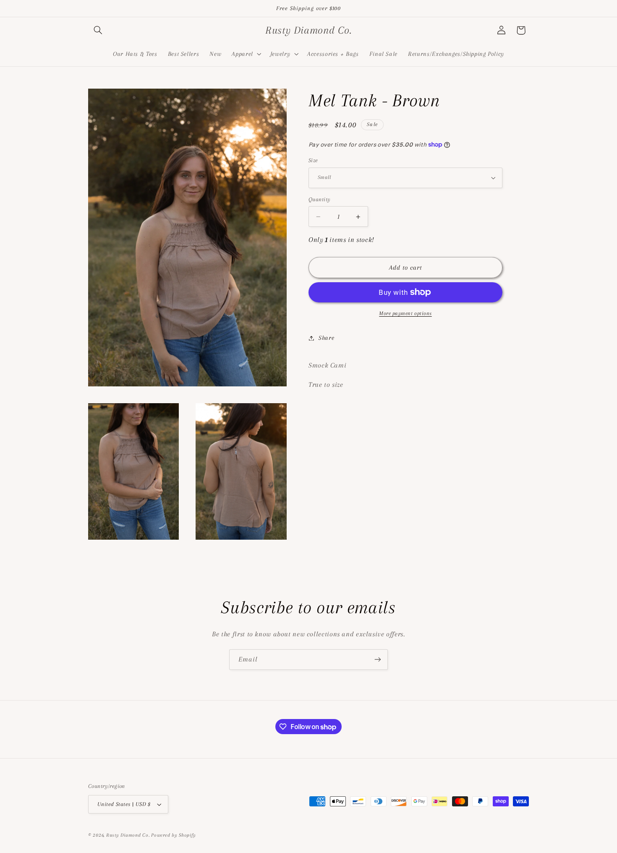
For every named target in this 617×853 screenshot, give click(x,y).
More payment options (405, 313)
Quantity (319, 199)
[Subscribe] (377, 659)
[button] (97, 30)
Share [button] (326, 337)
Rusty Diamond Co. (128, 835)
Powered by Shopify (173, 835)
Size (313, 160)
